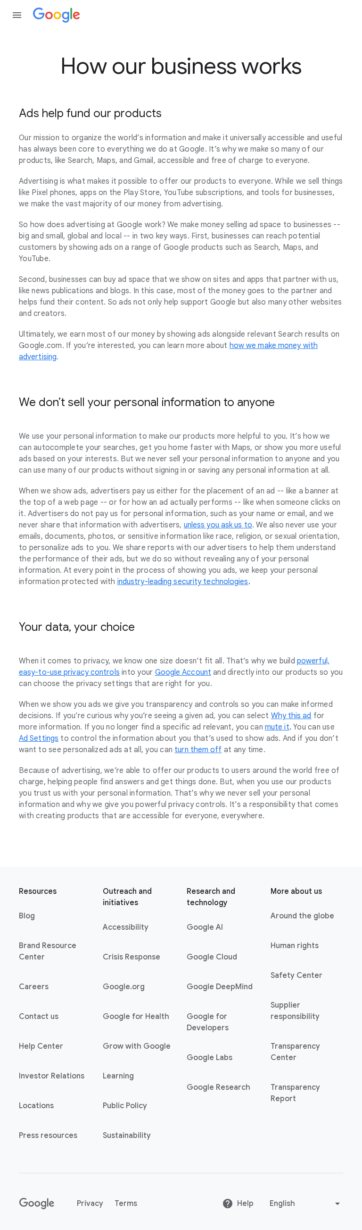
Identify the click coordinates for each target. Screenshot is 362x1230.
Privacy (90, 1203)
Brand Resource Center (47, 951)
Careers (34, 987)
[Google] (56, 15)
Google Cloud (212, 957)
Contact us (38, 1016)
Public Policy (125, 1106)
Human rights (295, 945)
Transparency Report (295, 1093)
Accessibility (125, 927)
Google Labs (209, 1057)
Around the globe (302, 916)
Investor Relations (51, 1076)
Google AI (205, 927)
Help (245, 1203)
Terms (126, 1203)
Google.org (124, 987)
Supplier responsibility (295, 1011)
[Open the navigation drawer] (17, 15)
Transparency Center (295, 1052)
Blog (27, 916)
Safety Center (296, 975)
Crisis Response (131, 957)
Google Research (218, 1087)
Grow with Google (137, 1046)
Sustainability (127, 1135)
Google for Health (136, 1016)
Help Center (41, 1046)
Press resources (48, 1135)
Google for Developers (208, 1022)
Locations (36, 1106)
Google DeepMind (220, 987)
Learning (118, 1076)
